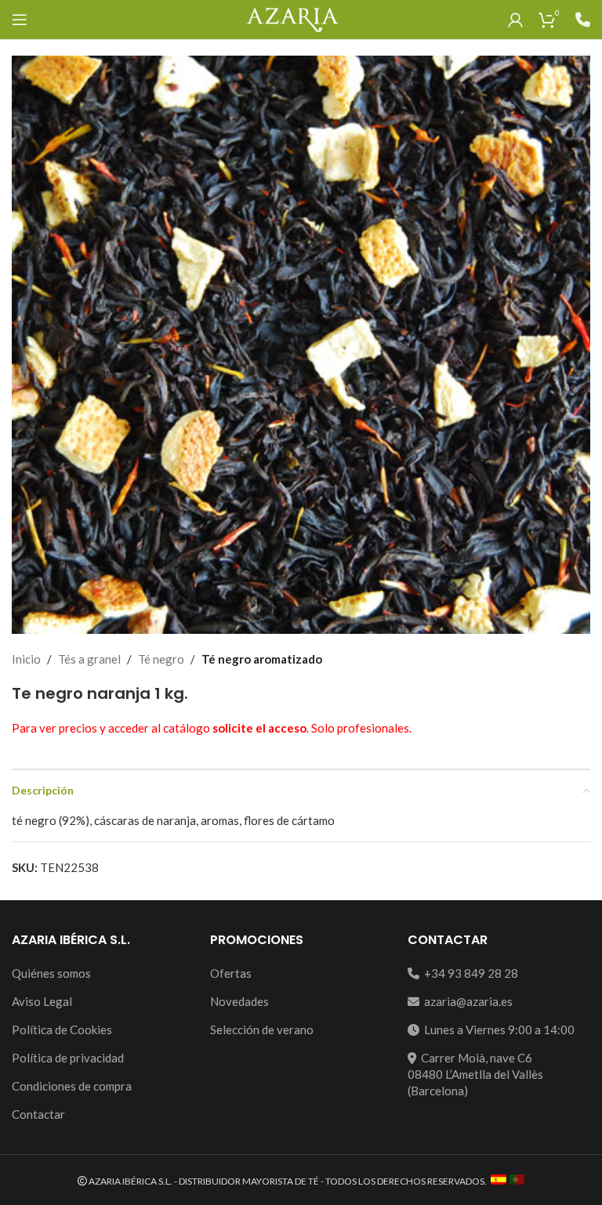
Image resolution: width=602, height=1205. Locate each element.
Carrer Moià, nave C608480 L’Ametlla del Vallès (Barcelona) (475, 1074)
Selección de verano (262, 1029)
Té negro (161, 659)
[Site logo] (292, 18)
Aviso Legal (42, 1001)
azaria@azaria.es (466, 1001)
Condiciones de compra (72, 1086)
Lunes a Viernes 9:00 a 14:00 (497, 1029)
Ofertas (231, 973)
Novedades (239, 1001)
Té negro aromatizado (261, 659)
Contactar (38, 1114)
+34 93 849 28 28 (468, 973)
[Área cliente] (515, 19)
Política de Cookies (62, 1029)
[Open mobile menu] (19, 19)
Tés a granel (89, 659)
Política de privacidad (68, 1058)
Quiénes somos (51, 973)
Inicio (26, 659)
